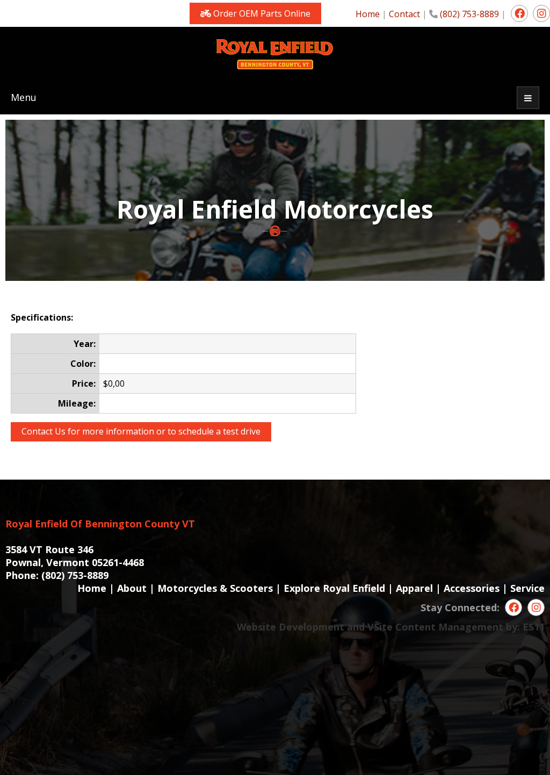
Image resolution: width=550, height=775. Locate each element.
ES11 (534, 626)
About (132, 588)
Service (527, 588)
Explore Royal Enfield (334, 588)
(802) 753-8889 (469, 14)
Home (368, 14)
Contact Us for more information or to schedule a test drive (140, 431)
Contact (404, 14)
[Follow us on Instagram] (541, 13)
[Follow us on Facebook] (519, 13)
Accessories (472, 588)
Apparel (414, 588)
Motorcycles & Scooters (215, 588)
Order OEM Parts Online (260, 13)
